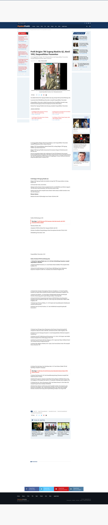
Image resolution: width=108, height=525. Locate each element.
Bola (59, 26)
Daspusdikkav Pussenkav (52, 411)
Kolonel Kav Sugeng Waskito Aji (62, 411)
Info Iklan (77, 500)
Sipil (48, 26)
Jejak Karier (64, 26)
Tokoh (52, 26)
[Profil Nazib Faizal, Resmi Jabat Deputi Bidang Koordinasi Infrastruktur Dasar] (75, 38)
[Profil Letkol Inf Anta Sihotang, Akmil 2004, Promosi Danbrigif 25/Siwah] (75, 51)
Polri (42, 26)
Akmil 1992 (35, 411)
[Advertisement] (54, 11)
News (38, 26)
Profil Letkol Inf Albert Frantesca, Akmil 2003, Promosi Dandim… (83, 44)
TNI (45, 26)
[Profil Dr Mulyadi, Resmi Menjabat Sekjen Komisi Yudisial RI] (75, 65)
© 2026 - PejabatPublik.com (86, 499)
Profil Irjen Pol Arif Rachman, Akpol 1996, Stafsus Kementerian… (83, 57)
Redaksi (73, 500)
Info (56, 26)
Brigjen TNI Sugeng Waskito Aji (42, 411)
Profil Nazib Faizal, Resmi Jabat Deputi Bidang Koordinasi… (83, 37)
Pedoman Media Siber (87, 500)
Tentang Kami (69, 500)
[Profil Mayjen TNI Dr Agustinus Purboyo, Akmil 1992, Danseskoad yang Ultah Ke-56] (38, 426)
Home (33, 26)
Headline (34, 429)
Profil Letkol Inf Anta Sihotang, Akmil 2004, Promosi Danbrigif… (83, 51)
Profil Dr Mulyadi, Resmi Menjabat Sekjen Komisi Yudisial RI (84, 64)
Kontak (81, 500)
